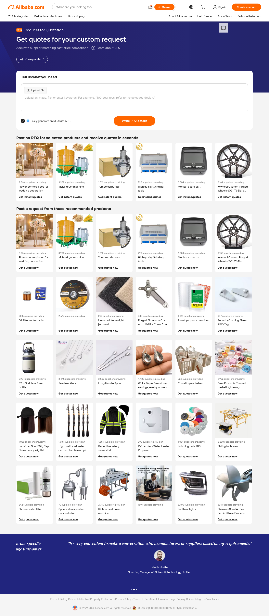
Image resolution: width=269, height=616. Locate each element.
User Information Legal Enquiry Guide (171, 599)
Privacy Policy (123, 599)
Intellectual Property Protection (95, 599)
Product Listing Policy (62, 599)
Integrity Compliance (207, 599)
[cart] (204, 7)
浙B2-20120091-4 (186, 608)
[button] (150, 7)
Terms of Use (141, 599)
